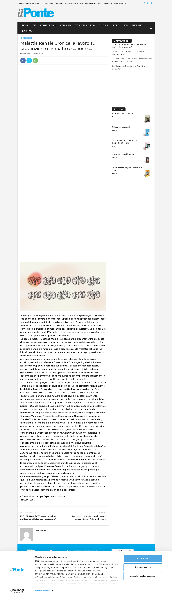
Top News (26, 38)
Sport (115, 25)
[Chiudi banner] (168, 555)
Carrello (108, 3)
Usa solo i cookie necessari (142, 576)
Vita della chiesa (85, 25)
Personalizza (141, 567)
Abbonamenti (90, 3)
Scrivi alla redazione (53, 3)
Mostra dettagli (42, 591)
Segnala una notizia (74, 3)
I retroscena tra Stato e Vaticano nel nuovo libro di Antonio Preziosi (87, 517)
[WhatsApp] (35, 60)
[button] (151, 28)
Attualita (65, 25)
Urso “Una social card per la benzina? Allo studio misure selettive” (129, 45)
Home (25, 25)
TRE (34, 25)
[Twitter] (29, 60)
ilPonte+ (27, 31)
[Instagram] (148, 3)
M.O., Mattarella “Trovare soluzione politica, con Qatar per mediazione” (38, 517)
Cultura (103, 25)
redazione (26, 53)
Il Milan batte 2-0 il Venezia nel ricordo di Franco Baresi (129, 52)
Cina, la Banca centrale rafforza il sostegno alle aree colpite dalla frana (132, 60)
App (100, 3)
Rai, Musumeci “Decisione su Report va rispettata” (128, 67)
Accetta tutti (142, 558)
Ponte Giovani (48, 25)
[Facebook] (144, 3)
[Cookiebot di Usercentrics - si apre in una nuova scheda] (17, 591)
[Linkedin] (152, 3)
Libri (125, 25)
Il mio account (120, 3)
